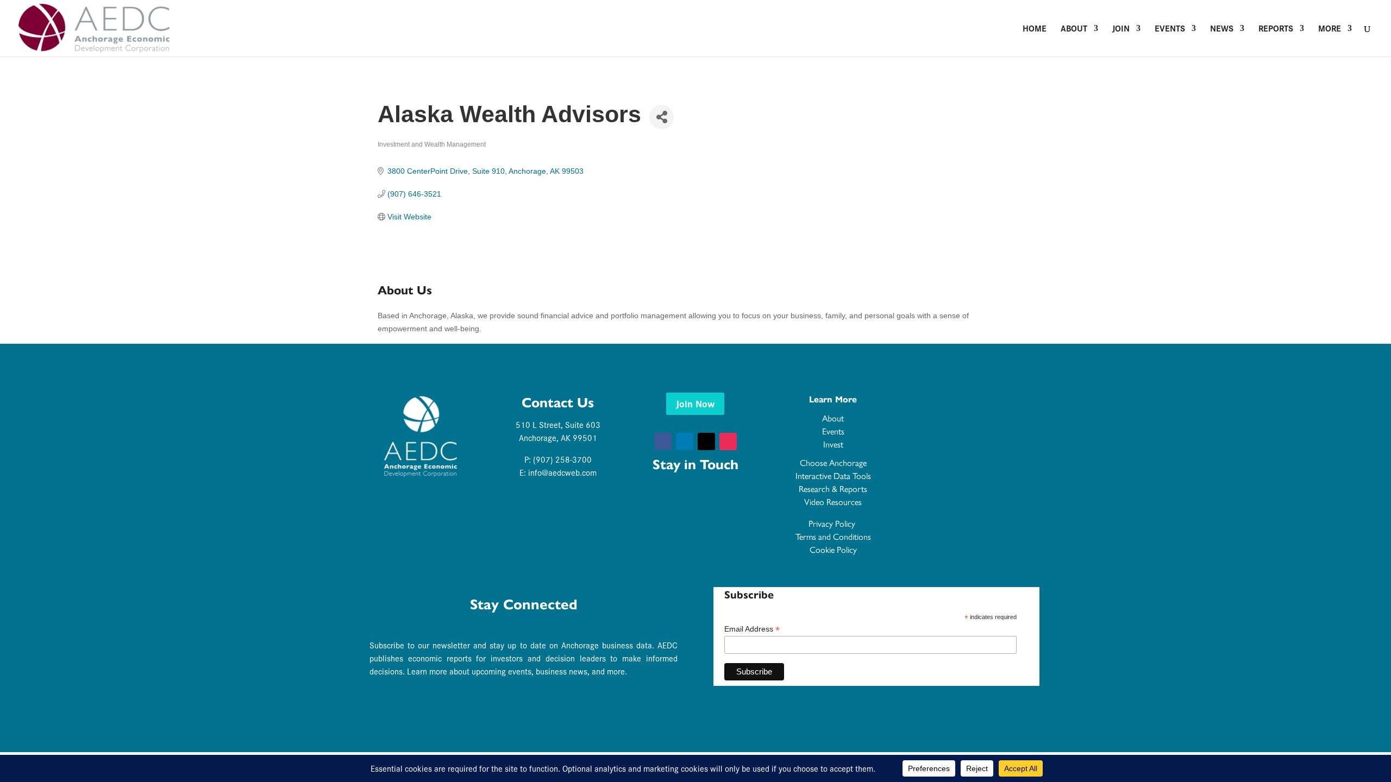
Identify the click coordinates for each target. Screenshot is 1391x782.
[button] (663, 441)
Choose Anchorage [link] (833, 462)
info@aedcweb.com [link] (562, 472)
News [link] (1221, 29)
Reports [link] (1275, 29)
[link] (94, 27)
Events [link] (1170, 29)
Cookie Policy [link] (833, 549)
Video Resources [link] (833, 501)
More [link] (1329, 29)
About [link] (1074, 29)
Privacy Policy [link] (833, 523)
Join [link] (1121, 29)
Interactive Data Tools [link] (833, 475)
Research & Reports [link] (833, 488)
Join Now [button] (695, 403)
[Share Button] (661, 117)
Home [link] (1035, 29)
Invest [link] (833, 444)
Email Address (752, 629)
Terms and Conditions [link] (833, 536)
